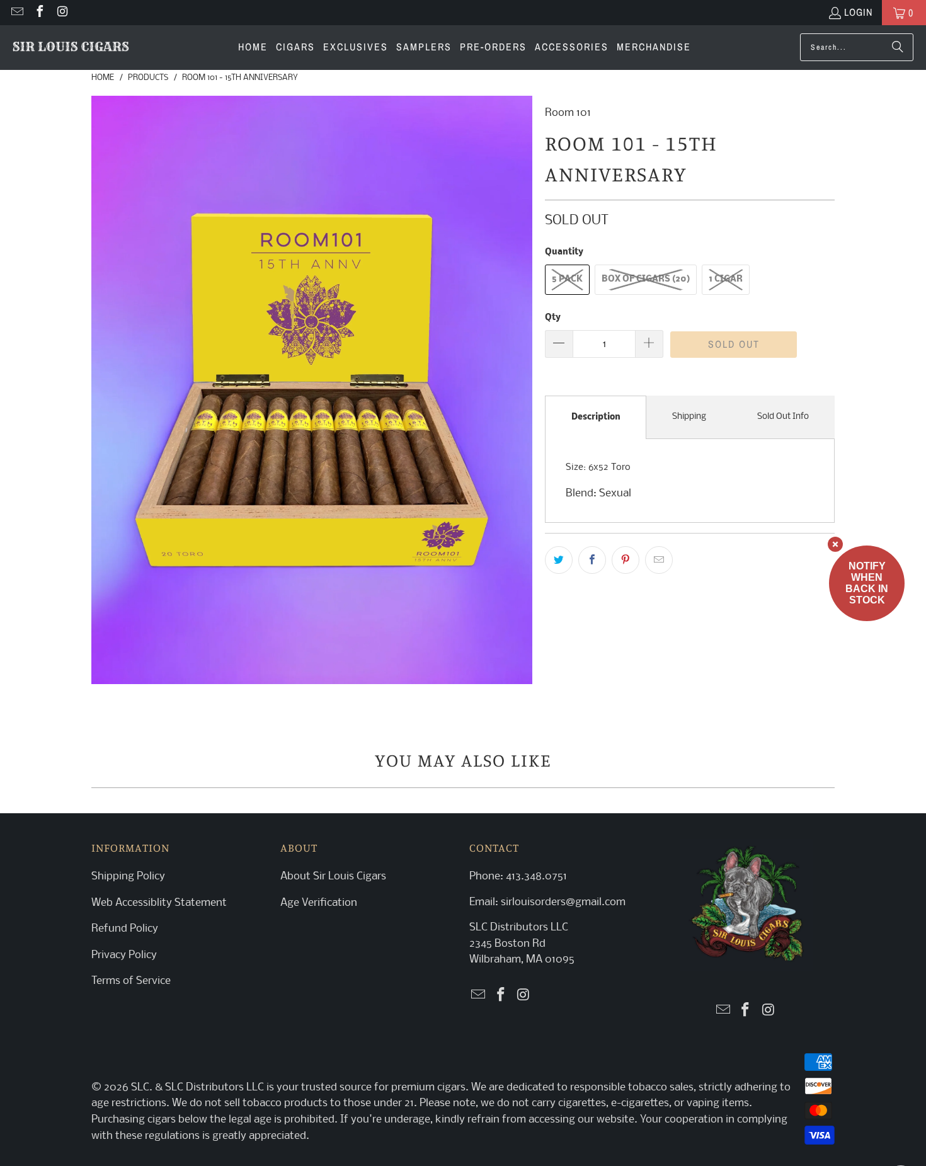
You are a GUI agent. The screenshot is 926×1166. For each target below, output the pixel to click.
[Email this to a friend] (659, 560)
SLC (140, 1088)
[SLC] (71, 48)
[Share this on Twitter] (559, 560)
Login (858, 12)
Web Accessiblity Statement (159, 903)
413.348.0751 (536, 877)
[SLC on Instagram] (62, 13)
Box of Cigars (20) (646, 279)
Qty (553, 318)
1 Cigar (726, 279)
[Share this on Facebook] (592, 560)
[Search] (897, 47)
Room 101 (568, 113)
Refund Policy (124, 929)
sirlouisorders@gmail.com (562, 902)
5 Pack (567, 279)
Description (595, 417)
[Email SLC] (16, 13)
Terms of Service (131, 981)
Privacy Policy (124, 955)
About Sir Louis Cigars (333, 877)
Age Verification (318, 903)
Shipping (689, 416)
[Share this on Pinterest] (625, 560)
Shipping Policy (128, 877)
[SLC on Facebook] (39, 13)
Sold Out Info (783, 416)
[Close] (835, 544)
